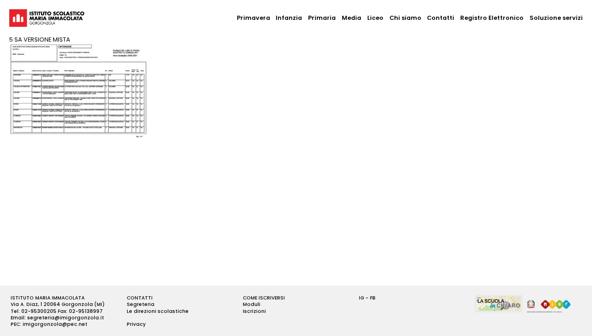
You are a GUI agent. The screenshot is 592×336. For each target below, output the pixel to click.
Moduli (251, 304)
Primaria (322, 18)
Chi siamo (405, 18)
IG (361, 297)
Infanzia (289, 18)
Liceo (375, 18)
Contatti (440, 18)
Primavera (253, 18)
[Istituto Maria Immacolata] (47, 18)
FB (373, 297)
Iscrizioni (254, 311)
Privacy (136, 324)
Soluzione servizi (556, 18)
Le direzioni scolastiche (158, 311)
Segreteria (140, 304)
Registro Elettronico (492, 18)
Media (351, 18)
